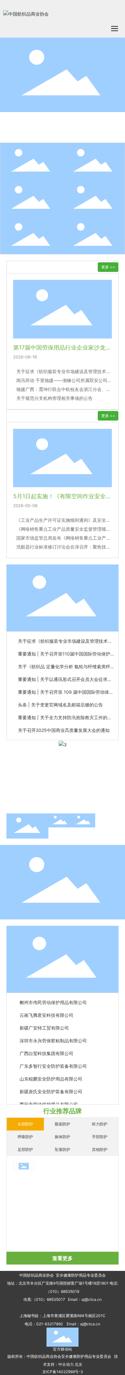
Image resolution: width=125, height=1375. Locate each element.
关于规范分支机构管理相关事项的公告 (54, 398)
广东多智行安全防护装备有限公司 (53, 1063)
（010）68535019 (62, 1291)
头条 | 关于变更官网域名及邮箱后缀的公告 (60, 704)
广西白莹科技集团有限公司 (46, 1050)
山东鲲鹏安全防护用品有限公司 (51, 1076)
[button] (60, 802)
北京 (78, 1364)
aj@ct (86, 1299)
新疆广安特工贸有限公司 (44, 1025)
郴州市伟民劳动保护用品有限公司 (53, 999)
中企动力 (66, 1364)
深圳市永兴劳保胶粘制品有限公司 (53, 1037)
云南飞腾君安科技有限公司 (46, 1012)
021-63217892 (49, 1324)
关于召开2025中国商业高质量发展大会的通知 (64, 730)
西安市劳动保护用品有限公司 (49, 1101)
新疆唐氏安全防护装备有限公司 (51, 1088)
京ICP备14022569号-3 (62, 1371)
